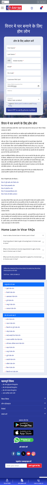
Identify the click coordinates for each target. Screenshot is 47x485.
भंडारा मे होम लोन (10, 323)
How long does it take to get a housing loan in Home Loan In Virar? (22, 242)
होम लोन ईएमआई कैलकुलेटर (10, 387)
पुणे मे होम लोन (9, 300)
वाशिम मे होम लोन (10, 363)
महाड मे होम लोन (10, 347)
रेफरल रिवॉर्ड (7, 483)
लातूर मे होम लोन (10, 351)
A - (39, 2)
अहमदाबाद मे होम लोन (11, 296)
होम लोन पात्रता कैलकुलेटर (10, 390)
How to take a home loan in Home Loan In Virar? (19, 235)
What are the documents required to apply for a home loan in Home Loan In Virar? (22, 258)
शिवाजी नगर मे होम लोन (12, 372)
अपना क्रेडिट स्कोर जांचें (9, 393)
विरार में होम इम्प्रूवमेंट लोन (8, 185)
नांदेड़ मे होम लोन (10, 331)
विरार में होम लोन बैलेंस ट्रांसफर (9, 194)
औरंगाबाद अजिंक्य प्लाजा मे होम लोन (15, 343)
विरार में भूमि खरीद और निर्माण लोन (10, 182)
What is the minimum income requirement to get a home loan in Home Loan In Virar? (21, 250)
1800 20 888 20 (38, 483)
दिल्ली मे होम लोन (10, 292)
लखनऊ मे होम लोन (11, 308)
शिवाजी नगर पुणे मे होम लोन (13, 327)
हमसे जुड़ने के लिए (34, 465)
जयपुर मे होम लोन (10, 304)
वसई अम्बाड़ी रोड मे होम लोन (13, 335)
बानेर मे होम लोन (10, 319)
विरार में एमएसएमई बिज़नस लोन (9, 191)
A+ (44, 2)
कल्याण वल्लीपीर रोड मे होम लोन (14, 339)
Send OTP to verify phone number (22, 110)
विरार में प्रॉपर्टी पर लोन (7, 188)
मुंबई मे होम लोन (10, 288)
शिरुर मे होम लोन (10, 367)
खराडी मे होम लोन (10, 359)
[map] (31, 8)
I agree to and (22, 105)
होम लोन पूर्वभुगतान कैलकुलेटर (10, 384)
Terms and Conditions (22, 104)
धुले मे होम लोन (10, 355)
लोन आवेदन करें (22, 483)
